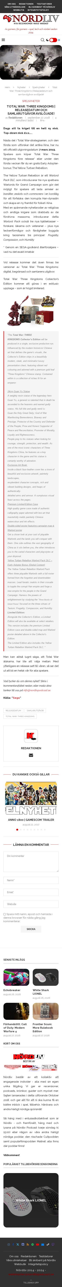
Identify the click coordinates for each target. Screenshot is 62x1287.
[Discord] (23, 1244)
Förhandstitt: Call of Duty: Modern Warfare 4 (15, 1028)
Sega (16, 697)
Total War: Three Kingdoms (20, 716)
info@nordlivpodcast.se (37, 690)
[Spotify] (32, 1244)
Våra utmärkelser (14, 7)
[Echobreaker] (16, 977)
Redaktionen (26, 4)
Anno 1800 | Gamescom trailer (31, 819)
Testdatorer (44, 4)
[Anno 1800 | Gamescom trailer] (31, 798)
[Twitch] (53, 1244)
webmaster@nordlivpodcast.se (31, 1274)
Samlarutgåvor (35, 711)
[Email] (42, 1244)
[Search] (42, 40)
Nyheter (21, 87)
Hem (7, 87)
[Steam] (47, 1244)
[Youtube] (37, 1244)
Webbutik (18, 10)
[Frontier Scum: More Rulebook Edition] (46, 1011)
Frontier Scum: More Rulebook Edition (43, 1028)
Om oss (12, 4)
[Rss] (28, 1244)
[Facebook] (13, 1244)
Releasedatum (13, 711)
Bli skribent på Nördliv (42, 7)
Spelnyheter (38, 87)
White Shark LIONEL (41, 992)
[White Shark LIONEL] (46, 977)
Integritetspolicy (38, 10)
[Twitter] (17, 1244)
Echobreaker (11, 990)
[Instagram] (9, 1244)
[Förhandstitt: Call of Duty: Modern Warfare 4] (16, 1011)
